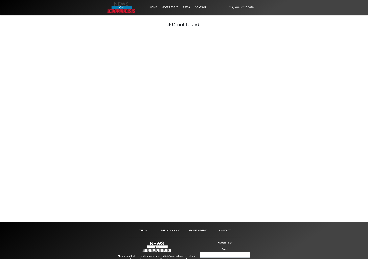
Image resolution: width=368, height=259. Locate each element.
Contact (225, 230)
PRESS (186, 7)
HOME (153, 7)
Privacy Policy (170, 230)
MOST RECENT (170, 7)
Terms (143, 230)
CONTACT (200, 7)
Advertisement (197, 230)
